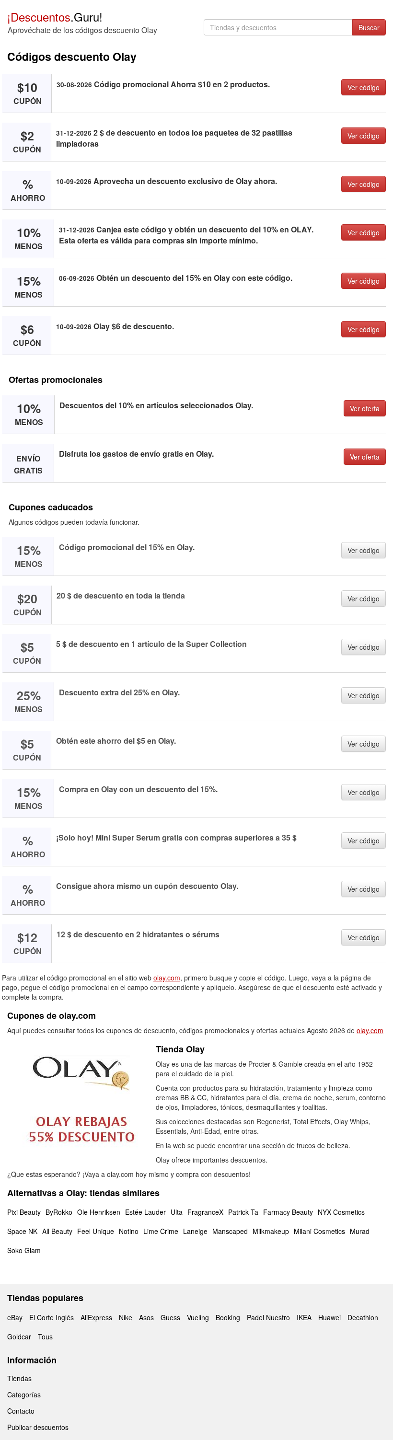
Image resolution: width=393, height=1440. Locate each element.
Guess (170, 1317)
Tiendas (19, 1378)
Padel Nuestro (268, 1317)
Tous (45, 1336)
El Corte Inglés (51, 1317)
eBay (15, 1317)
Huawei (329, 1317)
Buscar (369, 27)
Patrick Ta (243, 1212)
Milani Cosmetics (319, 1231)
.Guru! (55, 16)
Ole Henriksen (98, 1212)
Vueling (198, 1317)
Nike (125, 1317)
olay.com (166, 977)
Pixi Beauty (24, 1212)
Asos (146, 1317)
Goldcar (19, 1336)
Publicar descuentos (38, 1427)
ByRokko (59, 1212)
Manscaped (230, 1231)
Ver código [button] (363, 87)
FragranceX (205, 1212)
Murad (360, 1231)
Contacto (21, 1411)
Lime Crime (160, 1231)
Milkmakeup (271, 1231)
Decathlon (362, 1317)
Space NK (22, 1231)
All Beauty (57, 1231)
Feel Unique (95, 1231)
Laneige (195, 1231)
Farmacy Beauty (288, 1212)
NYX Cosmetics (341, 1212)
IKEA (304, 1317)
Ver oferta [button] (365, 408)
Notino (129, 1231)
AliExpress (96, 1317)
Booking (228, 1317)
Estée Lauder (145, 1212)
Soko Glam (24, 1250)
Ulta (177, 1212)
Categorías (24, 1394)
